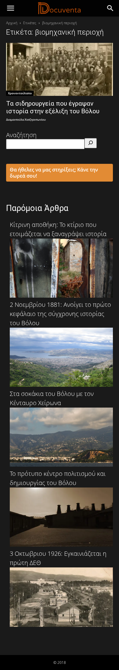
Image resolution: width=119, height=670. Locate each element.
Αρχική (11, 22)
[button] (110, 8)
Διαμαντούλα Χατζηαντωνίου (26, 120)
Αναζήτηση (21, 135)
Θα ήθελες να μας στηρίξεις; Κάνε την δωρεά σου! (54, 172)
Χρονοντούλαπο (20, 93)
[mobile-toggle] (10, 8)
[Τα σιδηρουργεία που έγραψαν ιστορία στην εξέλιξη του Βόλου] (59, 69)
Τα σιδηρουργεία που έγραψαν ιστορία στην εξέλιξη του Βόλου (52, 107)
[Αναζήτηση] (91, 143)
